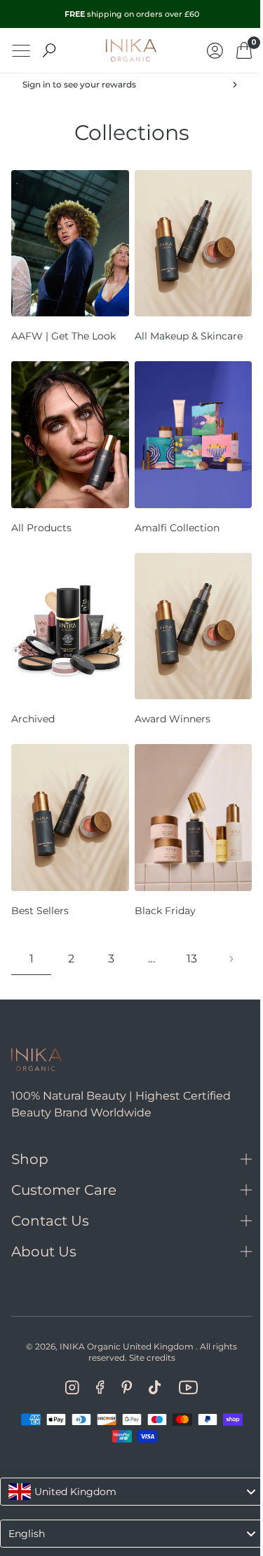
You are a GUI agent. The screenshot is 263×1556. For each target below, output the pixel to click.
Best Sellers (40, 884)
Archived (33, 699)
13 (183, 932)
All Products (41, 514)
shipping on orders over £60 (132, 14)
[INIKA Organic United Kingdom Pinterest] (121, 1361)
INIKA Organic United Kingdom (122, 1320)
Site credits (146, 1331)
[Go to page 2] (222, 932)
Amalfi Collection (171, 514)
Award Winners (167, 699)
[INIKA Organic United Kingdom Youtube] (182, 1361)
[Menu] (21, 51)
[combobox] (126, 1465)
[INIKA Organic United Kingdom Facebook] (95, 1361)
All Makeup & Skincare (183, 329)
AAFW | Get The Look (63, 329)
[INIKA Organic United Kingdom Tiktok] (150, 1361)
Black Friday (159, 884)
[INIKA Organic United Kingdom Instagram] (67, 1361)
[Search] (49, 50)
